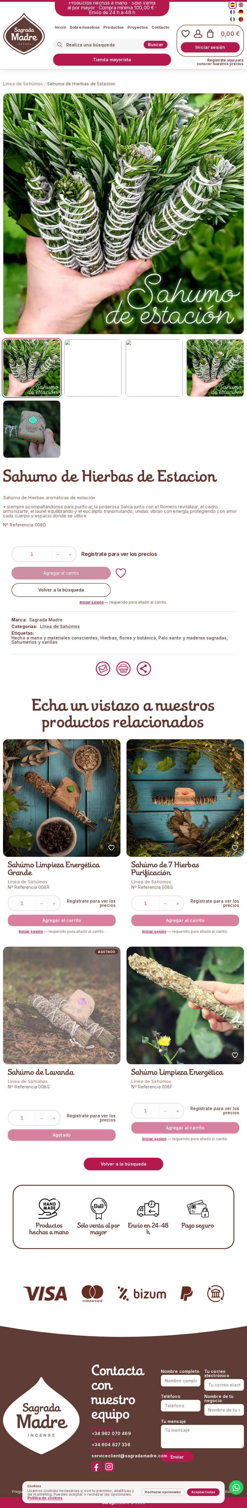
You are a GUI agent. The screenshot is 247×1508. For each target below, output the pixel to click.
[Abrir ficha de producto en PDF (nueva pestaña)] (123, 668)
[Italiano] (233, 19)
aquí (230, 60)
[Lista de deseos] (185, 34)
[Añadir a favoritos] (120, 573)
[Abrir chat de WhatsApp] (236, 1487)
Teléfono (170, 1396)
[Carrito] (210, 34)
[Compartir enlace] (144, 668)
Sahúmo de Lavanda (41, 1073)
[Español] (233, 5)
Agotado (62, 1134)
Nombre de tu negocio (219, 1398)
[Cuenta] (198, 34)
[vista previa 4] (215, 368)
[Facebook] (96, 1466)
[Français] (233, 12)
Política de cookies (44, 1498)
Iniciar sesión (210, 47)
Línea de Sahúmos (23, 83)
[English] (241, 5)
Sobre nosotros (85, 27)
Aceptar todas (203, 1492)
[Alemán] (241, 12)
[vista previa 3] (154, 368)
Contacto (160, 27)
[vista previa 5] (32, 429)
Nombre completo (180, 1371)
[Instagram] (109, 1466)
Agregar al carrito (61, 573)
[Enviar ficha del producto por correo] (103, 668)
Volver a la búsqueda (61, 589)
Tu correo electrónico (217, 1373)
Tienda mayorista (112, 59)
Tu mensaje (173, 1421)
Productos (113, 27)
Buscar (155, 44)
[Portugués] (241, 19)
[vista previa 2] (93, 368)
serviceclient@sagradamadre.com (129, 1455)
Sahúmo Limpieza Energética (177, 1073)
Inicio (60, 27)
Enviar (177, 1456)
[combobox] (103, 44)
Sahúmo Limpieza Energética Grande (54, 869)
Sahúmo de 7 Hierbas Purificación (165, 869)
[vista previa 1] (32, 368)
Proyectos (137, 27)
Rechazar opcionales (163, 1492)
